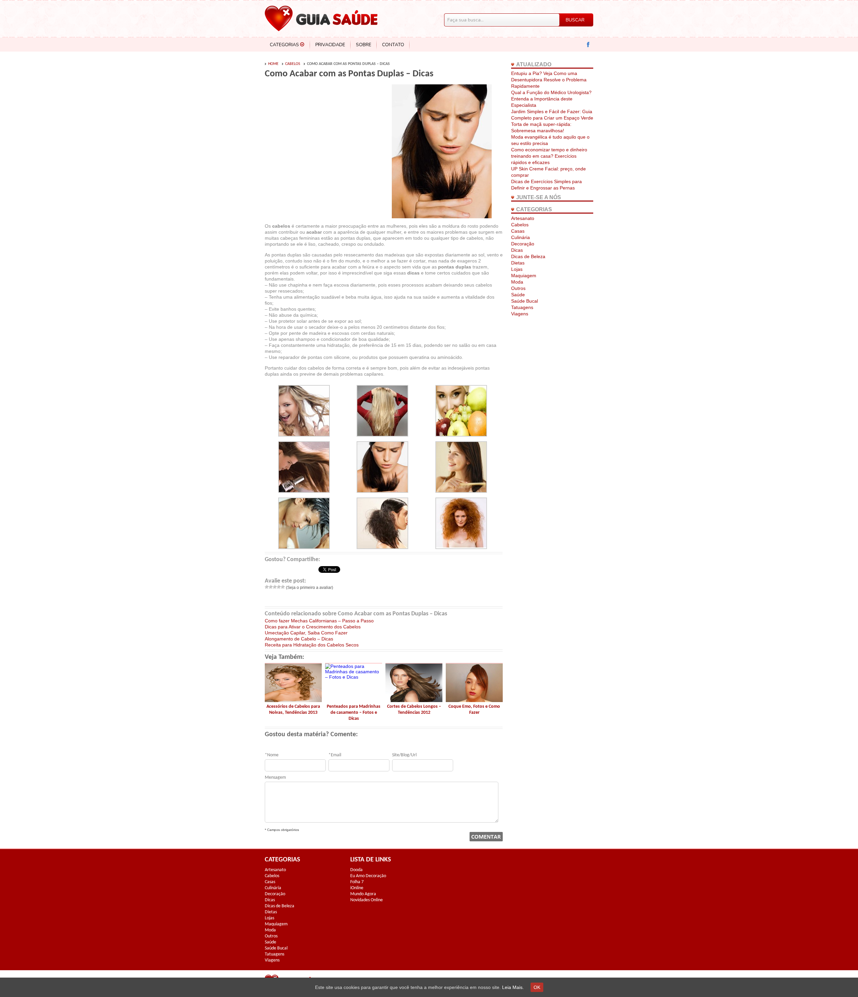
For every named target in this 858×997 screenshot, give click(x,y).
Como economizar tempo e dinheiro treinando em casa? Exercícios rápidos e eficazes (549, 156)
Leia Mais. (513, 987)
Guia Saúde (321, 18)
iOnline (356, 888)
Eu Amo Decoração (368, 875)
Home (273, 64)
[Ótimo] (283, 587)
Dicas (517, 250)
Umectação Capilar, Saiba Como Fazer (306, 632)
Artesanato (522, 218)
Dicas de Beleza (528, 256)
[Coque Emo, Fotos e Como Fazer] (474, 700)
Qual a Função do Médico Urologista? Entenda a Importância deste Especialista (551, 99)
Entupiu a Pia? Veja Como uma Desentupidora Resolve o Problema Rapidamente (549, 80)
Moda (517, 282)
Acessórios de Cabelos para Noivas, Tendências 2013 (293, 709)
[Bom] (279, 587)
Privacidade (330, 45)
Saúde (518, 294)
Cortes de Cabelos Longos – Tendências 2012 (414, 709)
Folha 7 (357, 882)
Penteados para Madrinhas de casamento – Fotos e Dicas (353, 712)
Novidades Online (366, 900)
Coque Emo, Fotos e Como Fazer (474, 709)
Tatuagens (522, 307)
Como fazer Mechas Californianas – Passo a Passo (319, 620)
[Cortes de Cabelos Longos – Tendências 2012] (413, 700)
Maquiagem (523, 275)
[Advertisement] (321, 134)
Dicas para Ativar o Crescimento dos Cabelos (313, 626)
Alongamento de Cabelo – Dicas (299, 638)
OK (537, 987)
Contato (393, 45)
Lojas (517, 269)
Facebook (588, 45)
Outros (518, 288)
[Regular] (275, 587)
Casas (518, 231)
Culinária (520, 237)
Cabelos (292, 64)
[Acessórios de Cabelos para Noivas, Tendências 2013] (293, 700)
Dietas (518, 262)
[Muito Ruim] (267, 587)
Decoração (522, 243)
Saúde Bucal (524, 301)
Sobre (363, 45)
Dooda (356, 869)
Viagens (519, 313)
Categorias (284, 45)
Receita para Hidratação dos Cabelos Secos (312, 644)
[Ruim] (271, 587)
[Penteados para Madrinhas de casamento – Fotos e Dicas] (353, 677)
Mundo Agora (363, 894)
